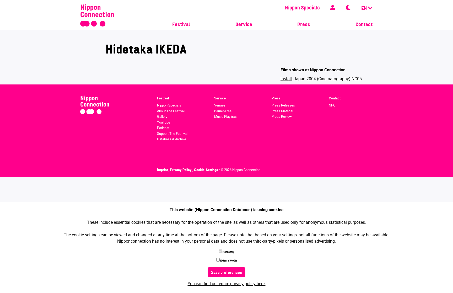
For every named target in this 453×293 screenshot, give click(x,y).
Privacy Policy (181, 169)
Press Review (282, 116)
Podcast (163, 127)
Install (286, 79)
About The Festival (171, 111)
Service (243, 25)
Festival (181, 25)
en (364, 8)
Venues (219, 105)
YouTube (163, 122)
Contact (364, 25)
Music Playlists (225, 116)
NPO (332, 105)
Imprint (163, 169)
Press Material (282, 111)
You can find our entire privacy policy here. (227, 283)
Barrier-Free (222, 111)
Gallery (162, 116)
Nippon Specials (302, 8)
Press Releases (283, 105)
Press (303, 25)
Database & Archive (171, 139)
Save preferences (226, 273)
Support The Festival (172, 133)
